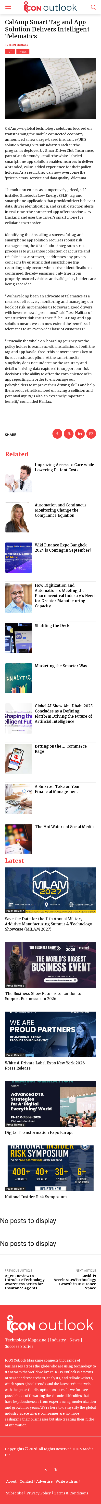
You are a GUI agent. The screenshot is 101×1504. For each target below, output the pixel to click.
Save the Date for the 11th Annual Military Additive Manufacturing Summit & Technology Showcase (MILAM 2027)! (48, 924)
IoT (10, 51)
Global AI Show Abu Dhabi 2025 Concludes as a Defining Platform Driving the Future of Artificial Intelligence (64, 714)
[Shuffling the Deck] (18, 638)
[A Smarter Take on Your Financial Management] (18, 799)
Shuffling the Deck (52, 625)
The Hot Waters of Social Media (64, 826)
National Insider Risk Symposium (36, 1197)
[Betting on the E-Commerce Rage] (18, 759)
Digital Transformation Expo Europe (39, 1132)
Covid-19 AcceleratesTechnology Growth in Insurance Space (75, 1282)
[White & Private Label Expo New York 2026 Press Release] (50, 1034)
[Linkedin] (80, 434)
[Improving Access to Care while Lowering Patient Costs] (18, 477)
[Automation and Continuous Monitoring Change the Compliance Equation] (18, 517)
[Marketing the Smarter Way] (18, 678)
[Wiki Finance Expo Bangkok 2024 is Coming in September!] (18, 558)
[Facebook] (57, 434)
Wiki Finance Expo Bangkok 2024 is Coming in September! (63, 548)
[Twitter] (69, 434)
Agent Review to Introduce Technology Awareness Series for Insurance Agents (25, 1282)
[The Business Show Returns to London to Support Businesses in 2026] (50, 965)
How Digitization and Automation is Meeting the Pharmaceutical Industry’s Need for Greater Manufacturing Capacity (65, 595)
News (22, 51)
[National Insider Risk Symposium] (50, 1168)
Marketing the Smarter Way (61, 666)
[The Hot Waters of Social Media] (18, 839)
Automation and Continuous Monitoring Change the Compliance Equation (61, 510)
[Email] (91, 434)
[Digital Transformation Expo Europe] (50, 1104)
